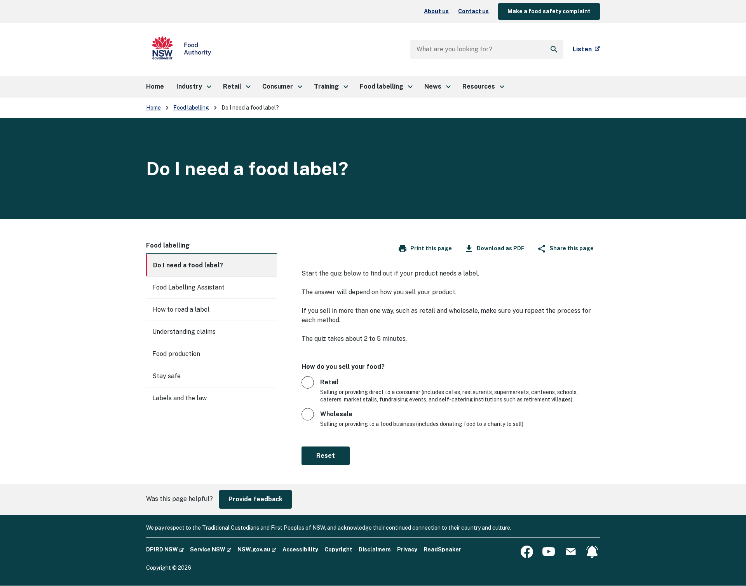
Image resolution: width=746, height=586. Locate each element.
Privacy (407, 549)
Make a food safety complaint (549, 11)
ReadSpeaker (442, 549)
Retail (329, 382)
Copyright (338, 549)
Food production (176, 354)
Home (153, 108)
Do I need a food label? (188, 265)
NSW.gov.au (256, 549)
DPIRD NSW (165, 549)
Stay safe (166, 376)
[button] (193, 87)
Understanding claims (184, 331)
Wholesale (336, 414)
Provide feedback (255, 499)
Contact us (473, 11)
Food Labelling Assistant (188, 287)
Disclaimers (375, 549)
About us (436, 11)
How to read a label (180, 309)
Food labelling (191, 108)
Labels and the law (179, 398)
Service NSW (210, 549)
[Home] (181, 49)
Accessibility (300, 549)
